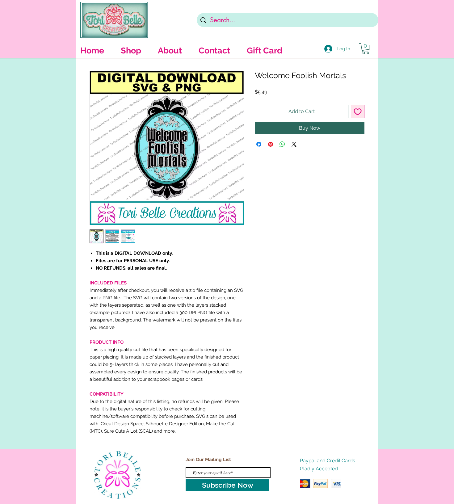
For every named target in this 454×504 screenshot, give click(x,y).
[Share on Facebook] (259, 144)
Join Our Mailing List (208, 459)
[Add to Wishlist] (357, 111)
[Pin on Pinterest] (270, 144)
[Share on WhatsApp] (282, 144)
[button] (365, 48)
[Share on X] (294, 144)
